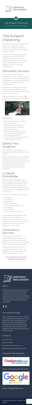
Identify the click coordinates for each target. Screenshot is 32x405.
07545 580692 (9, 342)
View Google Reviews (12, 388)
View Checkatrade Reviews (15, 369)
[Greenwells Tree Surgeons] (16, 8)
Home (7, 26)
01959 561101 (9, 339)
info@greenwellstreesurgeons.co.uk (14, 345)
